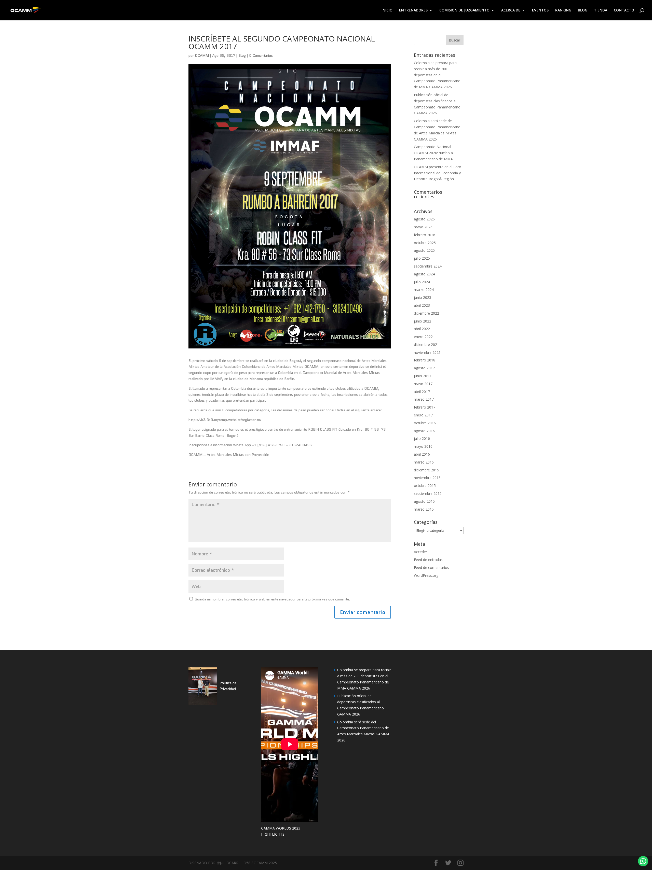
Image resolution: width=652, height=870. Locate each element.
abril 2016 (422, 454)
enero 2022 (423, 336)
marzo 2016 (424, 462)
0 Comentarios (261, 55)
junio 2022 (422, 321)
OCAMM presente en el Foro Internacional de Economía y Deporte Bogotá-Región (437, 172)
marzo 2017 (424, 399)
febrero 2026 (424, 234)
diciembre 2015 (426, 470)
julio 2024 (422, 281)
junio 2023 (422, 297)
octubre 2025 (425, 242)
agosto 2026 (424, 219)
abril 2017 (422, 391)
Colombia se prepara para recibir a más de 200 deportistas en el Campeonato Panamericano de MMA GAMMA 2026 (437, 74)
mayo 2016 (423, 446)
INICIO (387, 10)
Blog (242, 55)
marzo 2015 (424, 509)
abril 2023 (422, 305)
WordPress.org (426, 575)
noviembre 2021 (427, 352)
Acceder (420, 551)
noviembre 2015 (427, 477)
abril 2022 (422, 328)
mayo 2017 (423, 383)
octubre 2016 (425, 422)
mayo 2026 (423, 226)
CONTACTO (624, 10)
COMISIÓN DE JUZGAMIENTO (464, 10)
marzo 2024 (424, 289)
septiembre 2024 (428, 266)
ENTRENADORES (413, 10)
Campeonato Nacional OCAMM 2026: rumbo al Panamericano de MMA (434, 152)
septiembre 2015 (428, 493)
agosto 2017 (424, 368)
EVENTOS (540, 10)
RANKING (563, 10)
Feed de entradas (428, 559)
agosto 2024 (424, 274)
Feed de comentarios (431, 567)
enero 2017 (423, 415)
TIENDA (600, 10)
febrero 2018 (424, 360)
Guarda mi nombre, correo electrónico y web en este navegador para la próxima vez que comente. (272, 599)
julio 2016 (422, 438)
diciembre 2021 (426, 344)
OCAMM (202, 55)
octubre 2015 (425, 485)
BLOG (582, 10)
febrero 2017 (424, 407)
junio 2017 (422, 375)
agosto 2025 (424, 250)
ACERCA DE (510, 10)
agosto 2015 (424, 501)
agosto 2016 (424, 430)
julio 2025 (422, 258)
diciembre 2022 (426, 313)
